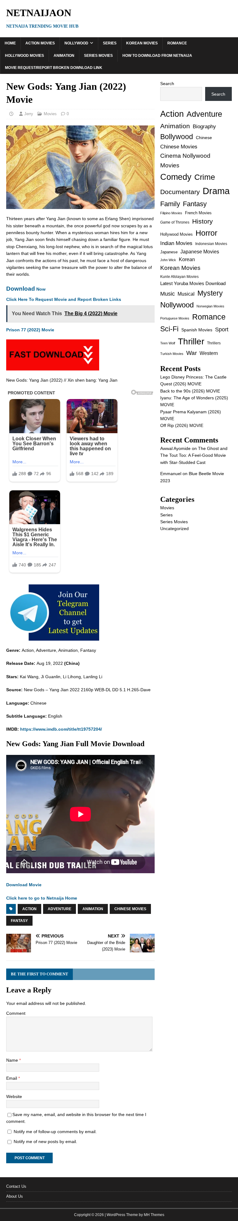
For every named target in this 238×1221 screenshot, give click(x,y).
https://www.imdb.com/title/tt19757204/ (61, 729)
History (202, 221)
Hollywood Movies (24, 55)
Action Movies (40, 43)
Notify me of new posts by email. (45, 1141)
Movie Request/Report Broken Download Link (53, 68)
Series (110, 43)
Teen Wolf (167, 343)
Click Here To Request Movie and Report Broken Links (63, 299)
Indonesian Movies (211, 244)
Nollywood (76, 43)
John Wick (168, 260)
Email (12, 1078)
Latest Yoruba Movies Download (193, 283)
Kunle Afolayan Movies (179, 277)
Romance (177, 43)
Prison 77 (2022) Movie (30, 329)
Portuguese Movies (174, 318)
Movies (50, 113)
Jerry (28, 113)
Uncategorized (174, 528)
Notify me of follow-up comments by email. (55, 1131)
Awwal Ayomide (175, 448)
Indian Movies (176, 243)
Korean (187, 259)
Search (167, 83)
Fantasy (19, 921)
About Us (14, 1196)
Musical (186, 294)
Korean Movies (142, 43)
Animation (64, 55)
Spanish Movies (196, 329)
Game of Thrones (174, 222)
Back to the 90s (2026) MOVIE (190, 390)
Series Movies (98, 55)
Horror (206, 233)
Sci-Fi (169, 329)
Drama (216, 191)
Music (167, 294)
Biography (204, 126)
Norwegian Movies (210, 306)
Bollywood (176, 137)
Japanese (169, 252)
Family (170, 204)
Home (10, 43)
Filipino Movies (171, 213)
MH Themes (154, 1215)
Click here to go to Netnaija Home (41, 898)
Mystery (210, 293)
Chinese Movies (130, 909)
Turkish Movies (171, 354)
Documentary (180, 191)
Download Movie (24, 884)
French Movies (198, 213)
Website (14, 1096)
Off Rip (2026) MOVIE (181, 425)
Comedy (176, 177)
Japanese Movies (199, 251)
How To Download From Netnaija (157, 55)
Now (26, 289)
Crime (204, 177)
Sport (221, 329)
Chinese (204, 137)
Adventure (59, 909)
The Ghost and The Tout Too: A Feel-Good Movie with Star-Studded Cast (193, 455)
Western (209, 353)
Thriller (191, 341)
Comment (15, 1013)
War (191, 353)
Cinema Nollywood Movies (185, 160)
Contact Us (16, 1186)
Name (12, 1060)
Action (29, 909)
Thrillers (214, 343)
